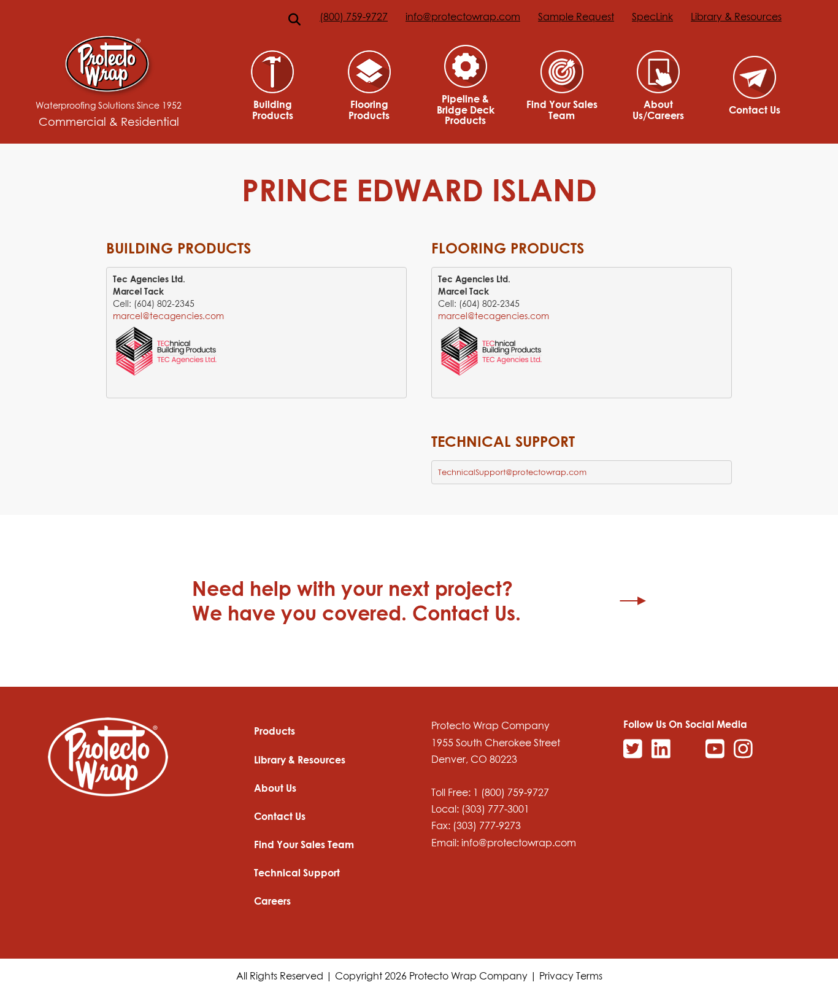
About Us (275, 788)
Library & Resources (736, 16)
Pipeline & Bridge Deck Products (465, 109)
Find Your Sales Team (562, 109)
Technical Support (297, 873)
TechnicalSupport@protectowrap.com (512, 472)
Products (274, 731)
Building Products (272, 109)
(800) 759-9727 (354, 16)
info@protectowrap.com (463, 16)
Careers (272, 901)
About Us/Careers (658, 109)
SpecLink (652, 16)
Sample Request (576, 16)
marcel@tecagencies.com (168, 316)
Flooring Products (369, 109)
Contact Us (754, 110)
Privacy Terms (570, 976)
